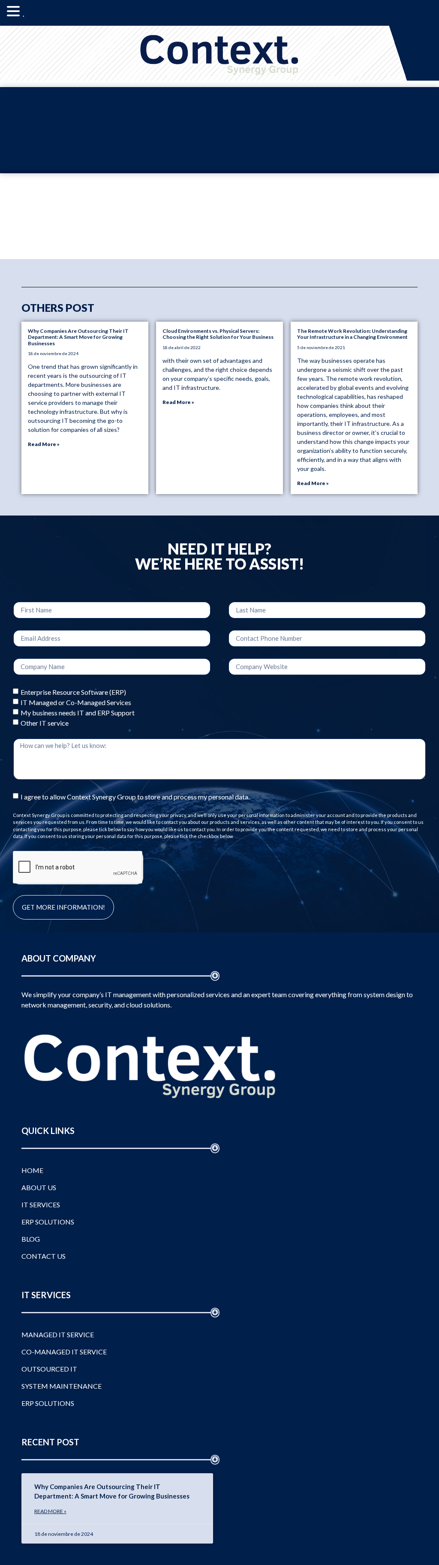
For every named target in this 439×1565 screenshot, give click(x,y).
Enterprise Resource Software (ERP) (73, 692)
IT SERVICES (40, 1204)
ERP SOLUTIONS (47, 1403)
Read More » (44, 444)
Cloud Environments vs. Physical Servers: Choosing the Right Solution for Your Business (218, 334)
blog (30, 1239)
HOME (32, 1170)
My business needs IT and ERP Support (78, 712)
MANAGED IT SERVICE (57, 1334)
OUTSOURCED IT (49, 1369)
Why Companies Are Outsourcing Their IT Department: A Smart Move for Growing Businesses (78, 337)
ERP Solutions (47, 1222)
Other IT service (45, 722)
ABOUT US (38, 1187)
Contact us (43, 1256)
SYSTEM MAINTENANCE (61, 1386)
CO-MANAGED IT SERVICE (64, 1352)
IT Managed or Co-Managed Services (76, 702)
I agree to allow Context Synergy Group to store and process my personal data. (135, 796)
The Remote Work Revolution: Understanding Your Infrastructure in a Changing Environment (353, 334)
